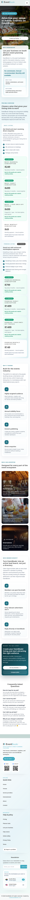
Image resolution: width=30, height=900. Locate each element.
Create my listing (14, 38)
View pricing (15, 43)
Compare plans (15, 672)
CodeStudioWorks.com (15, 897)
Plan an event (8, 759)
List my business (14, 667)
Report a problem (11, 849)
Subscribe (24, 867)
